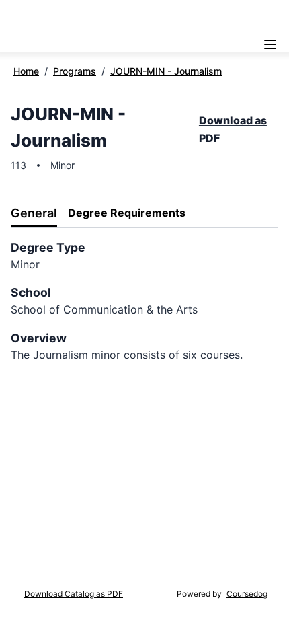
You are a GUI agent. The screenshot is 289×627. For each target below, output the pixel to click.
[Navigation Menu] (270, 44)
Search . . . (191, 18)
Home (26, 71)
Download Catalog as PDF (73, 594)
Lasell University (46, 18)
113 (18, 165)
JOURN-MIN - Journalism (166, 71)
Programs (74, 71)
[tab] (34, 214)
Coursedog (246, 594)
